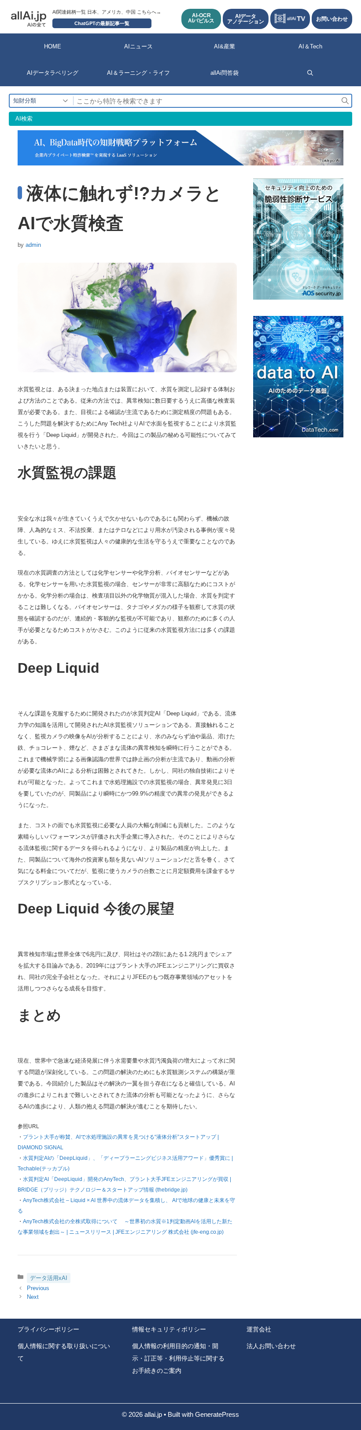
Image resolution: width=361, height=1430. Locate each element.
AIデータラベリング (52, 73)
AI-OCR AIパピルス (201, 18)
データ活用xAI (48, 1278)
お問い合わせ (332, 19)
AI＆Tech (310, 46)
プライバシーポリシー (48, 1329)
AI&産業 (224, 46)
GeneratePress (217, 1414)
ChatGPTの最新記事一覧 (101, 23)
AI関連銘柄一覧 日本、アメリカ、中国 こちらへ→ (106, 12)
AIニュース (138, 46)
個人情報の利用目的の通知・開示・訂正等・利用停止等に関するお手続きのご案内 (178, 1358)
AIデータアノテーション (245, 19)
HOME (52, 46)
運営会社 (259, 1329)
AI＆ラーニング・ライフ (138, 73)
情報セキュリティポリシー (169, 1329)
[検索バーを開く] (310, 73)
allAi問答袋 (224, 73)
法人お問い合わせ (271, 1345)
